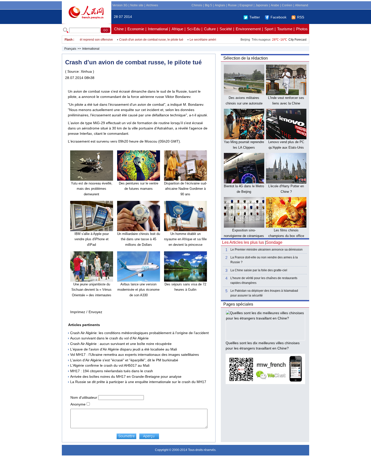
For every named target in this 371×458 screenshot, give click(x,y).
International (158, 29)
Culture (210, 29)
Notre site (136, 5)
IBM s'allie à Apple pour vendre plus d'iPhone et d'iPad (91, 239)
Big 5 (208, 5)
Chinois (197, 5)
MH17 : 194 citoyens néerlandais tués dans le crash (111, 371)
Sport (268, 29)
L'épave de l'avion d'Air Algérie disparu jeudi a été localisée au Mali (123, 349)
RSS (300, 17)
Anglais (220, 5)
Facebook (278, 17)
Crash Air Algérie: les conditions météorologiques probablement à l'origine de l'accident (139, 333)
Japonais (261, 5)
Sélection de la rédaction (245, 58)
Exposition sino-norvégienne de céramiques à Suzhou (244, 235)
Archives (152, 5)
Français (70, 48)
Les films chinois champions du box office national (286, 235)
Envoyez (95, 312)
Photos (302, 29)
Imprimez (77, 312)
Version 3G (119, 5)
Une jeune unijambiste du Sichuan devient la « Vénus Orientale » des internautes (91, 289)
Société (226, 29)
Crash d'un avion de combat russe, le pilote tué (144, 39)
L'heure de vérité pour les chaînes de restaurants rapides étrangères (263, 280)
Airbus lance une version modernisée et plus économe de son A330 (138, 289)
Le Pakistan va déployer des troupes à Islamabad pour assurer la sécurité (264, 293)
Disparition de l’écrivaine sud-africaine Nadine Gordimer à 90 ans (185, 188)
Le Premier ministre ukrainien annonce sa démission (266, 249)
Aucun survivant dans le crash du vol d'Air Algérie (109, 338)
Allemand (301, 5)
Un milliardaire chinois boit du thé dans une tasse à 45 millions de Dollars (138, 239)
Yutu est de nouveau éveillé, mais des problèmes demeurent (91, 188)
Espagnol (246, 5)
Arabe (275, 5)
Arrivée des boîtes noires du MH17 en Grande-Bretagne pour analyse (125, 376)
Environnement (248, 29)
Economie (135, 29)
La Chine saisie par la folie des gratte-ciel (258, 270)
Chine (119, 29)
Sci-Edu (193, 29)
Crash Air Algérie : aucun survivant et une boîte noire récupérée (121, 344)
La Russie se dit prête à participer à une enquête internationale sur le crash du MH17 (138, 382)
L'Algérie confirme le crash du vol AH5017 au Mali (109, 365)
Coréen (287, 5)
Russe (232, 5)
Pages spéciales (238, 304)
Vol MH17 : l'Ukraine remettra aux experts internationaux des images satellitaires (134, 355)
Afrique (177, 29)
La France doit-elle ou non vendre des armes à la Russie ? (264, 260)
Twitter (254, 17)
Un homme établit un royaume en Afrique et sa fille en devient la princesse (185, 239)
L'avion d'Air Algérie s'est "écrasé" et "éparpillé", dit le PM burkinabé (124, 360)
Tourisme (284, 29)
